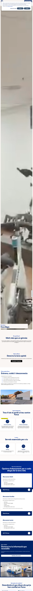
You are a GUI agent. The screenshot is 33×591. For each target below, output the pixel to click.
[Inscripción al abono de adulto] (29, 490)
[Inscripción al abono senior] (29, 533)
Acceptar (20, 8)
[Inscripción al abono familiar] (29, 513)
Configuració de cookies (13, 8)
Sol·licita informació (16, 555)
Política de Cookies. (10, 6)
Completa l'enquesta (16, 361)
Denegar (27, 8)
